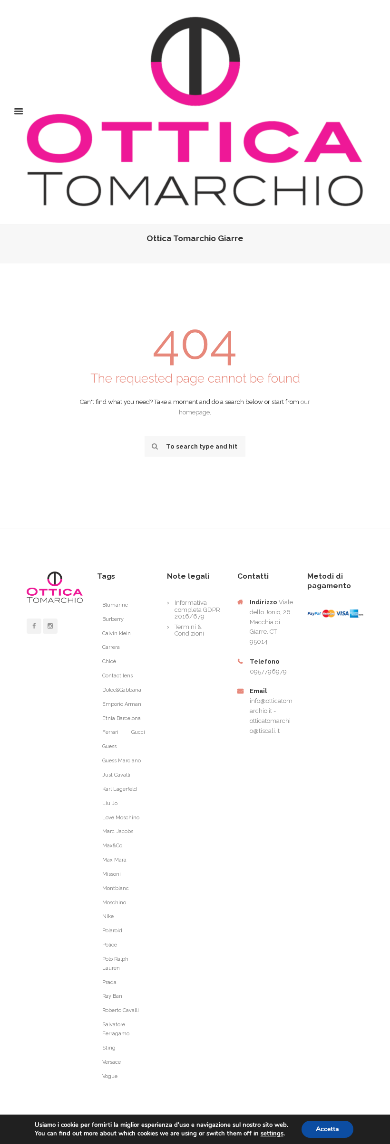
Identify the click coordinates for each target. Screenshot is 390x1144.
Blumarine (115, 605)
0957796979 (268, 671)
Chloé (109, 661)
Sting (109, 1048)
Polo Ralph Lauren (115, 963)
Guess (109, 746)
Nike (108, 916)
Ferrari (110, 732)
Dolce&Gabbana (121, 690)
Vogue (109, 1076)
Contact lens (117, 676)
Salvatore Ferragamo (115, 1029)
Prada (109, 982)
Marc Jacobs (117, 831)
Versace (111, 1062)
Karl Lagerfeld (119, 789)
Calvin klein (116, 633)
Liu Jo (109, 803)
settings (272, 1133)
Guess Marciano (121, 761)
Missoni (111, 874)
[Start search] (153, 446)
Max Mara (114, 860)
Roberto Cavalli (120, 1010)
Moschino (114, 903)
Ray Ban (112, 996)
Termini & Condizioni (189, 630)
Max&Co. (113, 846)
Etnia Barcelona (121, 718)
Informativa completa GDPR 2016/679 (197, 609)
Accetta (327, 1129)
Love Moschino (120, 818)
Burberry (113, 619)
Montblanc (115, 888)
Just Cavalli (116, 775)
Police (109, 945)
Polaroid (112, 931)
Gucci (138, 732)
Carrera (111, 647)
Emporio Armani (122, 704)
